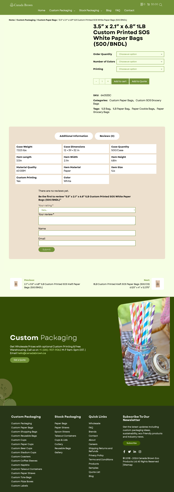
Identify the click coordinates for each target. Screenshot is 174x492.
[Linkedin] (134, 451)
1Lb (113, 171)
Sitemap (128, 464)
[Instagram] (139, 451)
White (67, 181)
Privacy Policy (96, 455)
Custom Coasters (21, 456)
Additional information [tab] (74, 136)
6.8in (114, 160)
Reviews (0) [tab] (107, 136)
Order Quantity (102, 54)
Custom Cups (18, 440)
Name (42, 228)
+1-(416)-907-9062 (50, 350)
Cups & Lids (61, 440)
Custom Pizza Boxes (22, 481)
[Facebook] (124, 451)
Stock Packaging (89, 10)
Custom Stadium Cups (23, 452)
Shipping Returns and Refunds (100, 450)
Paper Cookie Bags (143, 109)
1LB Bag (105, 109)
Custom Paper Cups (22, 444)
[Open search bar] (160, 5)
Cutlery (59, 444)
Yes (18, 181)
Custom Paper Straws (23, 473)
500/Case (117, 150)
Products (94, 463)
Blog (108, 10)
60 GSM (21, 171)
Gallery (58, 452)
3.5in (19, 160)
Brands (92, 431)
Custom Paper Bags (47, 20)
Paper (67, 171)
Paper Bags (61, 423)
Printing (98, 69)
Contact (129, 10)
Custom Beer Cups (21, 448)
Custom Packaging (60, 10)
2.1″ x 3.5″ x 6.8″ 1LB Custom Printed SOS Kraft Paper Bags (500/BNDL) (52, 286)
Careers (93, 444)
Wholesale (94, 423)
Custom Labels (19, 485)
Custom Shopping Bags (24, 431)
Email (41, 238)
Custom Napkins (20, 465)
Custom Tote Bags (21, 477)
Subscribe (132, 443)
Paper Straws (62, 427)
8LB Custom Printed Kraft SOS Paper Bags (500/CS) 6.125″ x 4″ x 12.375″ (122, 286)
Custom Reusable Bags (24, 435)
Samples (93, 467)
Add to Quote (139, 81)
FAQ (118, 10)
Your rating (45, 205)
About (92, 440)
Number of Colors (104, 61)
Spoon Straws (62, 431)
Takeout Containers (65, 435)
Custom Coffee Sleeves (24, 460)
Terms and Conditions (101, 459)
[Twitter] (129, 451)
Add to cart (120, 81)
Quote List (94, 472)
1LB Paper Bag (121, 109)
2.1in (66, 160)
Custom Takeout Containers (26, 469)
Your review (46, 214)
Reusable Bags (63, 448)
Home (41, 10)
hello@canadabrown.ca (31, 353)
